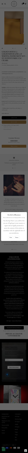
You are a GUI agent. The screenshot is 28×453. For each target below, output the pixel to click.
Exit (11, 237)
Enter (16, 237)
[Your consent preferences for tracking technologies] (25, 450)
